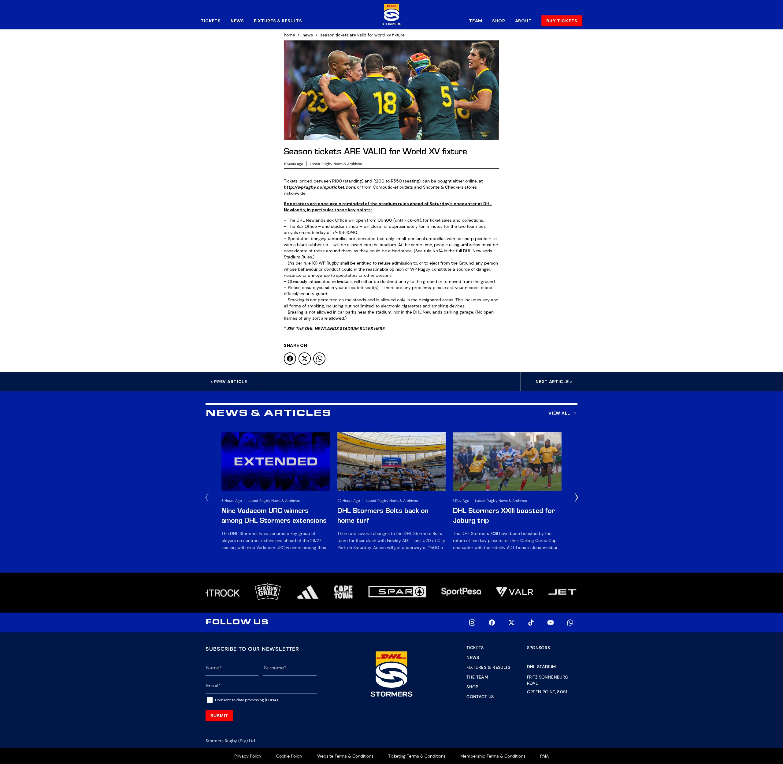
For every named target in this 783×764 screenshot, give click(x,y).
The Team (477, 677)
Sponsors (538, 647)
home (289, 35)
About (523, 21)
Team (475, 21)
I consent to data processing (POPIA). (246, 700)
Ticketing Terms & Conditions (417, 756)
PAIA (544, 756)
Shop (498, 21)
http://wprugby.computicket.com (319, 187)
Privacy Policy (248, 756)
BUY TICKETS (561, 21)
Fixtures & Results (278, 21)
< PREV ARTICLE (228, 381)
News (237, 21)
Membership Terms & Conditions (492, 756)
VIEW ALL (559, 413)
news (307, 35)
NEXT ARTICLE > (554, 381)
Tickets (211, 21)
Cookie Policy (289, 756)
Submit (219, 715)
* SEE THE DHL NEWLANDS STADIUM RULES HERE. (335, 328)
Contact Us (480, 696)
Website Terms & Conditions (345, 756)
